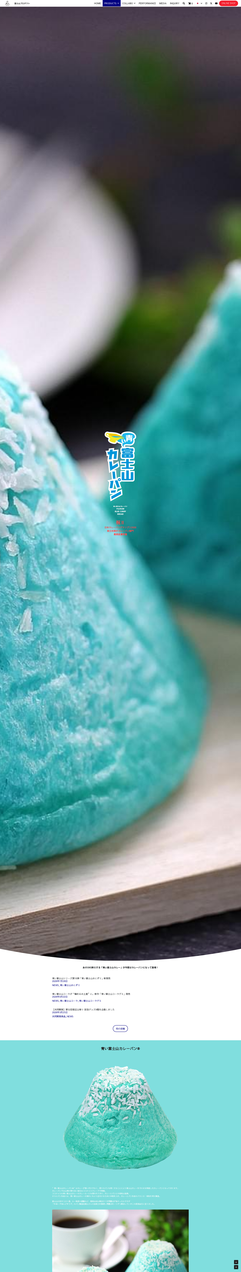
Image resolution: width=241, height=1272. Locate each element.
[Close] (153, 607)
